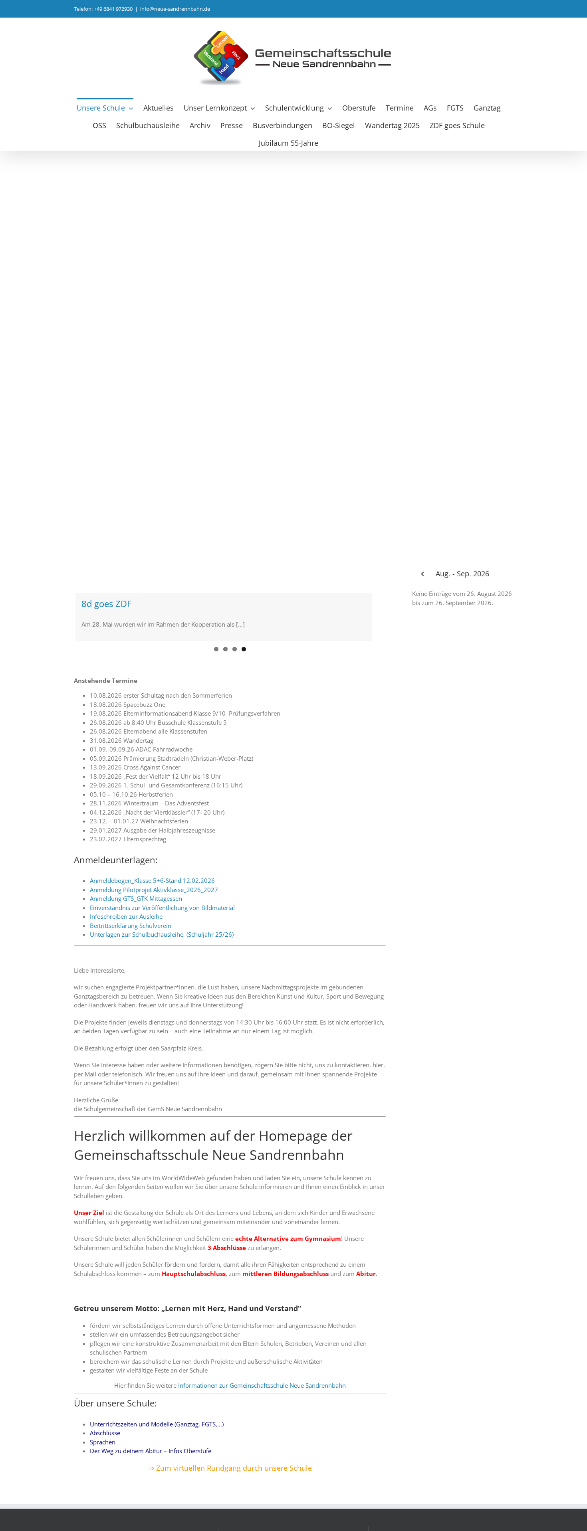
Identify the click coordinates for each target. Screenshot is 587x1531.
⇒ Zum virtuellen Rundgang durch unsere (218, 1468)
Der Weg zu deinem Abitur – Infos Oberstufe (150, 1451)
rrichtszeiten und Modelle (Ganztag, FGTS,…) (163, 1424)
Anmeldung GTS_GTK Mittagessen (136, 898)
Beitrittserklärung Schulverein (130, 926)
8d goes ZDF (106, 603)
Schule (300, 1468)
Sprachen (102, 1442)
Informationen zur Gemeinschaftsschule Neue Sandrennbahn (262, 1385)
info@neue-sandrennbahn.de (175, 8)
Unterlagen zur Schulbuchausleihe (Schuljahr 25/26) (162, 934)
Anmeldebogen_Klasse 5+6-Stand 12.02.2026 (152, 880)
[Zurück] (422, 574)
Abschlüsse (105, 1433)
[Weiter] (503, 574)
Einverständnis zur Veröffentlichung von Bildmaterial (162, 908)
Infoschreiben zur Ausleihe (126, 916)
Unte (96, 1424)
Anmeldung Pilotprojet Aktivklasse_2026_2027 (154, 890)
